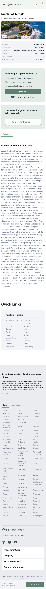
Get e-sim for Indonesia (21, 122)
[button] (23, 550)
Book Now (35, 584)
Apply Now (21, 91)
